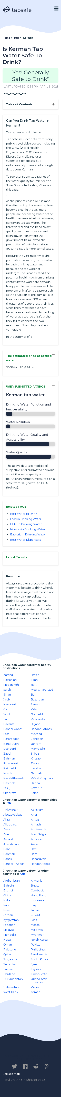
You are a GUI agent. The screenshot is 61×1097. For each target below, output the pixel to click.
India (6, 900)
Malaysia (9, 929)
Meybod (36, 734)
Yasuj (6, 788)
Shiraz (35, 753)
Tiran (34, 679)
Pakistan (36, 944)
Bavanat (9, 724)
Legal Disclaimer (28, 1059)
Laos (34, 920)
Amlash (36, 824)
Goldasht (37, 714)
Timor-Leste (39, 974)
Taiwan (8, 969)
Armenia (36, 880)
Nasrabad (9, 704)
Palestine (9, 949)
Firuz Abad (10, 763)
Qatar (7, 954)
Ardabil (8, 839)
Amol (7, 829)
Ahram (7, 819)
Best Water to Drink (23, 513)
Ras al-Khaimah (13, 778)
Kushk (7, 773)
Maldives (37, 929)
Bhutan (36, 885)
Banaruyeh (11, 743)
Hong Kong (38, 895)
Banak (7, 859)
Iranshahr (37, 768)
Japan (35, 910)
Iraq (33, 905)
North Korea (39, 939)
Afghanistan (11, 880)
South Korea (39, 959)
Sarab (7, 689)
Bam (34, 694)
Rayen (35, 675)
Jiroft (6, 699)
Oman (7, 944)
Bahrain (8, 885)
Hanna (35, 783)
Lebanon (9, 925)
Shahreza (9, 793)
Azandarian (11, 844)
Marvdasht (38, 748)
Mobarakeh (11, 684)
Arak (6, 834)
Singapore (10, 959)
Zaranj (35, 763)
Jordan (8, 915)
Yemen (35, 992)
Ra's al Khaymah (42, 778)
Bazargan (37, 699)
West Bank (10, 992)
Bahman (9, 758)
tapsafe (21, 10)
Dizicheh (9, 783)
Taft (6, 719)
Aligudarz (10, 824)
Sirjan (7, 694)
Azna (34, 844)
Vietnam (36, 987)
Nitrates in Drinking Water (27, 529)
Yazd (6, 714)
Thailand (9, 974)
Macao (35, 925)
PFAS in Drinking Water (26, 524)
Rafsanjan (10, 679)
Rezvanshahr (40, 719)
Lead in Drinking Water (25, 519)
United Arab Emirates (39, 980)
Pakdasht (9, 768)
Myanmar (37, 934)
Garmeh (36, 773)
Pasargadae (11, 738)
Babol (7, 849)
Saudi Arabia (39, 954)
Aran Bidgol (39, 834)
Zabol (7, 753)
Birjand (35, 724)
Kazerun (37, 788)
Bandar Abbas (12, 729)
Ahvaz (35, 819)
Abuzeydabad (13, 814)
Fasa (6, 734)
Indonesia (37, 900)
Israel (7, 910)
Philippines (38, 949)
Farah (34, 793)
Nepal (7, 939)
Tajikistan (37, 969)
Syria (34, 964)
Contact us (14, 1055)
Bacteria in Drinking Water (28, 534)
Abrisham (37, 809)
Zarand (8, 675)
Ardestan (37, 839)
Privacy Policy (40, 1055)
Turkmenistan (13, 979)
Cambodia (37, 890)
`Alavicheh (10, 809)
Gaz (6, 709)
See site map (11, 1073)
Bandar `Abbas (41, 729)
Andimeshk (38, 829)
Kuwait (35, 915)
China (7, 895)
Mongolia (9, 934)
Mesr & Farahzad (42, 689)
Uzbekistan (11, 987)
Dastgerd (9, 748)
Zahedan (37, 738)
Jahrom (36, 743)
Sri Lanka (9, 964)
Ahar (34, 814)
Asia (23, 873)
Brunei (8, 890)
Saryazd (36, 704)
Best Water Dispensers (25, 539)
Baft (34, 684)
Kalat (34, 709)
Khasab (36, 758)
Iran (8, 803)
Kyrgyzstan (11, 920)
